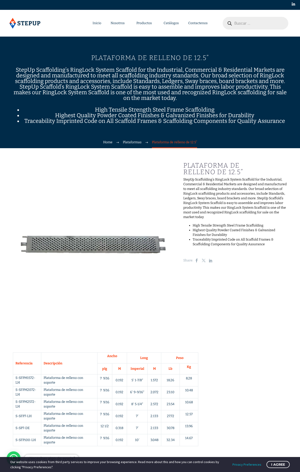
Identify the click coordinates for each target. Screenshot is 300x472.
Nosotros (118, 23)
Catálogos (171, 23)
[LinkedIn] (210, 260)
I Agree (278, 464)
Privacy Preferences (246, 464)
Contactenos (198, 23)
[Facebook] (196, 260)
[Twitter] (203, 260)
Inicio (97, 23)
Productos (144, 23)
